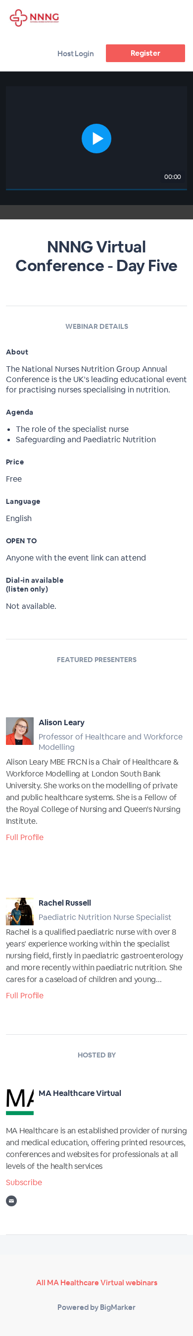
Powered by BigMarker (96, 1307)
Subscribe (24, 1182)
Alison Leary (62, 722)
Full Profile (25, 837)
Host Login (75, 53)
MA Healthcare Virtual (80, 1093)
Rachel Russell (65, 903)
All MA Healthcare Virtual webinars (96, 1282)
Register (145, 53)
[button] (97, 138)
